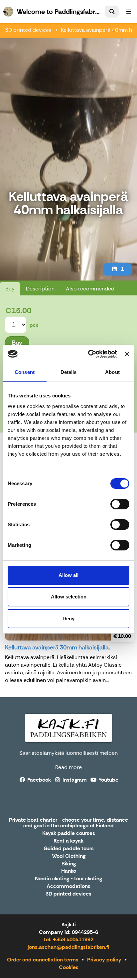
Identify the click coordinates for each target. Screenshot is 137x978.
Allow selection (68, 596)
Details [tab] (69, 372)
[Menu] (128, 11)
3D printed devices (28, 29)
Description (40, 288)
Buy (10, 288)
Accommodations (68, 886)
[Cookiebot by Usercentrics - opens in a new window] (89, 354)
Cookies (68, 967)
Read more (68, 767)
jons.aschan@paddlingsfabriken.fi (68, 947)
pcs (34, 325)
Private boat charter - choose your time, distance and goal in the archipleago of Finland (68, 823)
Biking (69, 864)
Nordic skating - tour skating (68, 879)
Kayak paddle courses (68, 833)
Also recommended (90, 288)
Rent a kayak (68, 841)
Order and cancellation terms (42, 959)
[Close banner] (127, 353)
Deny (68, 618)
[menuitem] (112, 11)
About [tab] (112, 372)
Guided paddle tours (69, 849)
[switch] (119, 504)
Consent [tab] (25, 372)
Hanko (68, 871)
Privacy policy (104, 959)
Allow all (68, 575)
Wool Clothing (68, 856)
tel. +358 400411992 (68, 939)
